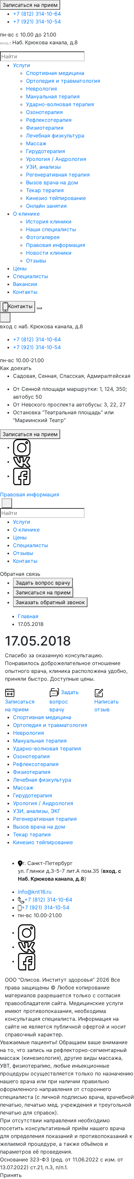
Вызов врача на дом (52, 182)
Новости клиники (49, 252)
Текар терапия (45, 190)
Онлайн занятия (46, 206)
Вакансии (25, 284)
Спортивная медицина (55, 73)
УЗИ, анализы (43, 166)
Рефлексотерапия (49, 120)
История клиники (49, 221)
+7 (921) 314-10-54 (37, 21)
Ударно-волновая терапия (60, 104)
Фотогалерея (43, 237)
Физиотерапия (44, 127)
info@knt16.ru (34, 891)
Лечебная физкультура (55, 135)
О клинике (26, 213)
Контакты (25, 292)
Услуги (21, 65)
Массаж (36, 143)
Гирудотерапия (45, 151)
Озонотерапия (44, 112)
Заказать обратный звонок (50, 602)
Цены (20, 268)
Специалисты (30, 276)
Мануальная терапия (53, 96)
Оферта (74, 1034)
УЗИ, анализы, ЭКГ (36, 811)
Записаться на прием (30, 5)
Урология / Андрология (56, 159)
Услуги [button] (21, 521)
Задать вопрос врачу (43, 582)
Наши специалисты (51, 229)
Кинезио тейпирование (56, 198)
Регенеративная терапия (58, 174)
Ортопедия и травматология (63, 81)
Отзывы (36, 260)
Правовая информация (55, 245)
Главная (28, 616)
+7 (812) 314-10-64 (37, 13)
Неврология (41, 88)
